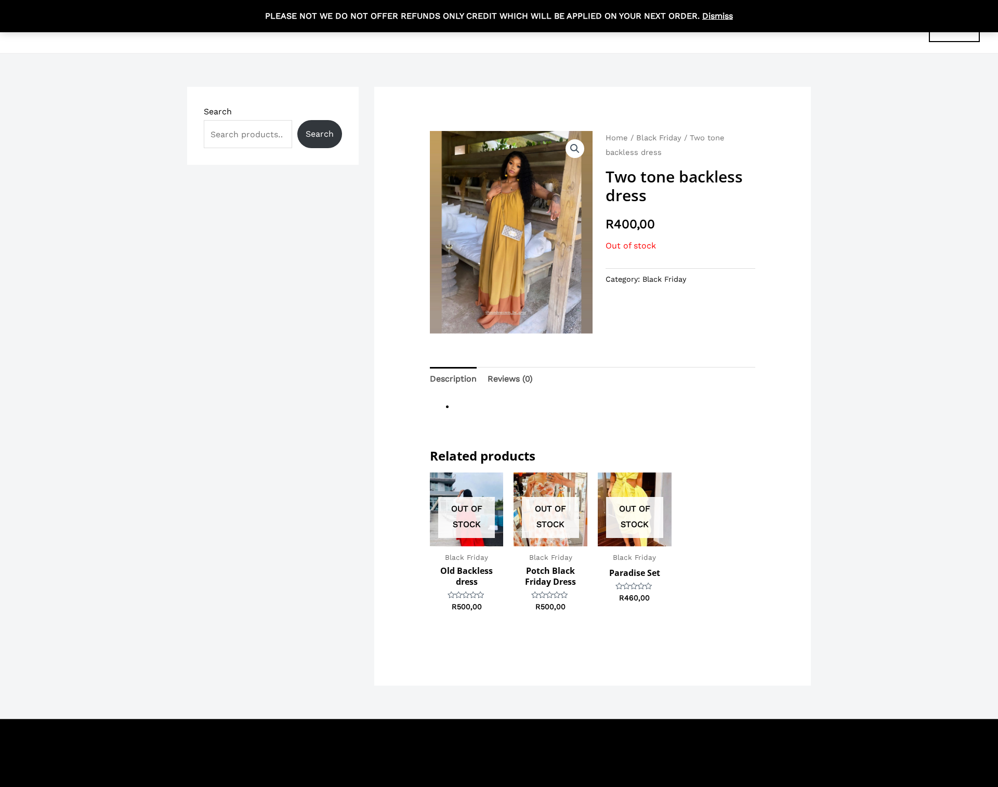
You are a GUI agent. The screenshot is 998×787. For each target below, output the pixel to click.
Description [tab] (453, 379)
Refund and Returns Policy (742, 740)
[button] (575, 148)
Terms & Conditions (566, 740)
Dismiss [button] (717, 16)
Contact (630, 740)
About (667, 740)
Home (617, 137)
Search (218, 111)
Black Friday (658, 137)
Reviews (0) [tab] (510, 379)
